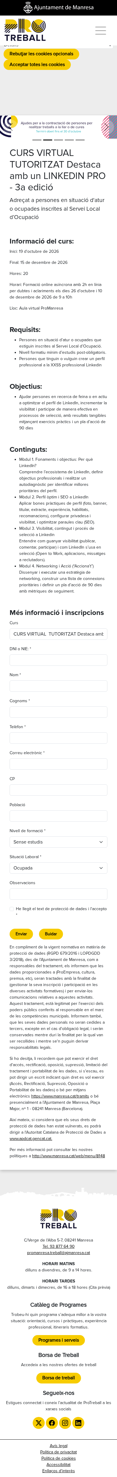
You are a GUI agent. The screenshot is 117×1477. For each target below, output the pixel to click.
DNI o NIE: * (20, 648)
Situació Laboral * (25, 856)
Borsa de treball (58, 1378)
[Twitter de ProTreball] (39, 1423)
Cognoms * (20, 700)
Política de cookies (58, 1458)
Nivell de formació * (28, 830)
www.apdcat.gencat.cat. (31, 1138)
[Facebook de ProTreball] (52, 1423)
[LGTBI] (80, 140)
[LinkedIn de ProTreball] (78, 1423)
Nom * (15, 674)
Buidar (51, 933)
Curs (14, 622)
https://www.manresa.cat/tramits (60, 1096)
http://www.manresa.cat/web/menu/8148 (68, 1155)
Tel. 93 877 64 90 (59, 1246)
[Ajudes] (36, 140)
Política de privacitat (58, 1452)
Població (17, 804)
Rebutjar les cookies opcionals (41, 54)
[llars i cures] (47, 140)
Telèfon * (18, 726)
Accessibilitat (58, 1464)
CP (12, 778)
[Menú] (100, 31)
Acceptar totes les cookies (37, 65)
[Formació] (69, 140)
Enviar (21, 933)
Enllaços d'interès (58, 1470)
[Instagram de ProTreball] (65, 1423)
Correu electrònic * (27, 752)
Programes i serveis (58, 1340)
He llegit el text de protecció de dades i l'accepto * (61, 912)
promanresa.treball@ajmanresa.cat (58, 1252)
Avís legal (59, 1445)
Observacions (22, 882)
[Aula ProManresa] (58, 140)
